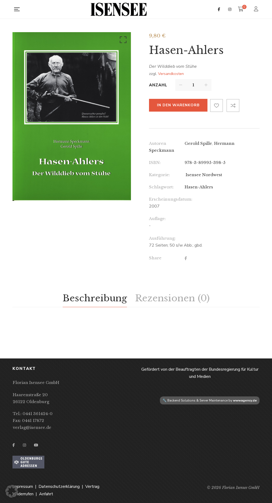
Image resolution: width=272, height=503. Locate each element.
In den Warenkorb (178, 105)
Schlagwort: (161, 186)
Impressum (22, 486)
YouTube (36, 445)
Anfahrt (46, 494)
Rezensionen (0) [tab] (172, 298)
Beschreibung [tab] (95, 298)
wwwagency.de (245, 400)
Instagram (229, 9)
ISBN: (155, 162)
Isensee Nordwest (203, 174)
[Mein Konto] (257, 9)
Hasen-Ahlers (199, 186)
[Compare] (233, 105)
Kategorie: (159, 174)
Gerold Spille (198, 143)
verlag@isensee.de (32, 427)
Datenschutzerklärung (59, 486)
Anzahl (158, 85)
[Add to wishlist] (216, 105)
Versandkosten (171, 73)
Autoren (157, 143)
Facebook (219, 9)
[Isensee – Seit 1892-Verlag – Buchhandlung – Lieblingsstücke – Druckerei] (119, 9)
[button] (122, 41)
